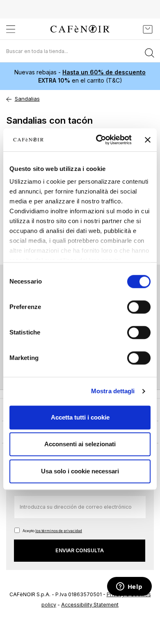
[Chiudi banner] (148, 140)
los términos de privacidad (58, 531)
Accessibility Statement (90, 605)
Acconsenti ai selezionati (80, 443)
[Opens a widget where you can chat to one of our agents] (129, 587)
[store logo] (80, 28)
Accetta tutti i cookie (80, 417)
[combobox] (80, 51)
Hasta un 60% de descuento (104, 72)
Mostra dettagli (113, 390)
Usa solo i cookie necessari (80, 471)
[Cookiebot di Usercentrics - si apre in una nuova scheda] (99, 139)
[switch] (139, 307)
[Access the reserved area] (129, 29)
